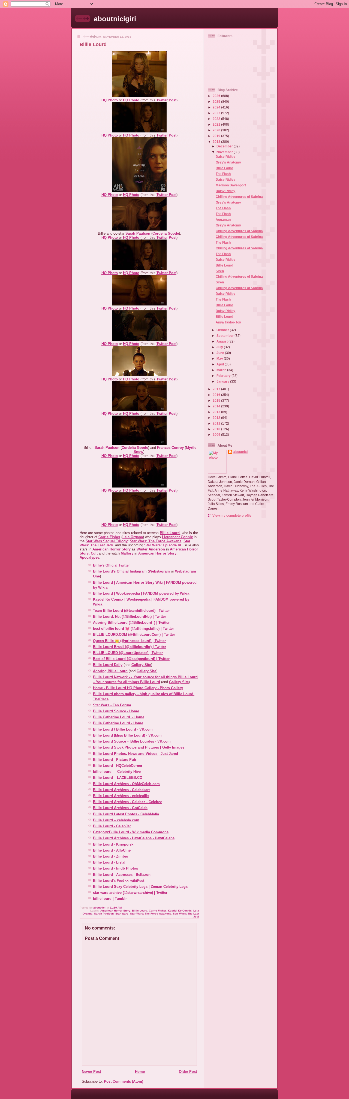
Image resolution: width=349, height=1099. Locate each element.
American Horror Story (111, 549)
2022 (217, 118)
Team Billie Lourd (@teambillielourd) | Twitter (131, 610)
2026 (217, 96)
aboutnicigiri (115, 19)
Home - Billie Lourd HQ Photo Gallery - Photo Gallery (138, 688)
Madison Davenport (231, 185)
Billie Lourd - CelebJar (112, 826)
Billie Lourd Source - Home (116, 711)
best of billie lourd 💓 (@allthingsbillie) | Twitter (133, 628)
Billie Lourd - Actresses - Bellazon (122, 875)
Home (140, 1072)
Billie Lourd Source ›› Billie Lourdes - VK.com (132, 741)
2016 (217, 394)
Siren (220, 271)
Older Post (188, 1072)
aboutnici (240, 451)
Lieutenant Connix (177, 537)
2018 (217, 141)
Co (154, 233)
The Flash (223, 173)
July (220, 347)
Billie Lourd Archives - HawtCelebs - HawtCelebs (133, 838)
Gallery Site (141, 665)
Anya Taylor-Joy (228, 322)
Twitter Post (166, 100)
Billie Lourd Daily (107, 665)
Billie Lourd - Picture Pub (114, 760)
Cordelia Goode (135, 448)
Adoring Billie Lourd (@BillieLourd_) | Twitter (131, 622)
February (223, 375)
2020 (217, 130)
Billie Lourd (170, 533)
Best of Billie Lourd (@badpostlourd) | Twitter (131, 659)
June (220, 353)
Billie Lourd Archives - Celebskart (121, 790)
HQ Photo (109, 100)
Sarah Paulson (137, 233)
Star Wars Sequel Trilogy (107, 541)
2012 (217, 417)
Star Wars (121, 913)
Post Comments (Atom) (123, 1081)
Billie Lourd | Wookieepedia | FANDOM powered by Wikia (141, 593)
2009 (217, 434)
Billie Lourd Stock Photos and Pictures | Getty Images (138, 747)
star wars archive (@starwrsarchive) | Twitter (130, 893)
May (220, 358)
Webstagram (159, 571)
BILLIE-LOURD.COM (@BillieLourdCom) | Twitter (134, 634)
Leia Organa (132, 537)
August (222, 341)
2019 (217, 136)
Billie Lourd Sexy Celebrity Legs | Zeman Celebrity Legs (140, 887)
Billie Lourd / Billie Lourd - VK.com (123, 729)
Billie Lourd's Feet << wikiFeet (118, 881)
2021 (217, 124)
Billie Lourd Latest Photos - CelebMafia (126, 814)
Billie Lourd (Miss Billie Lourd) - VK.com (127, 735)
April (220, 364)
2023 (217, 113)
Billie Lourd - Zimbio (110, 856)
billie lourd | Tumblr (110, 899)
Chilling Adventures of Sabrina (239, 196)
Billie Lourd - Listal (109, 862)
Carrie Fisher (109, 537)
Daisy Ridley (225, 156)
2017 (217, 389)
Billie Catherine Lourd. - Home (118, 717)
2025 (217, 101)
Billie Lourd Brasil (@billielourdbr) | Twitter (129, 647)
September (225, 335)
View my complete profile (231, 515)
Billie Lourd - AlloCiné (112, 850)
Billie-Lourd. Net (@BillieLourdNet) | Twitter (129, 616)
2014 (217, 406)
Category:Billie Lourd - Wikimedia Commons (131, 832)
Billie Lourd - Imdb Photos (115, 868)
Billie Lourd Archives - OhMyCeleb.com (126, 784)
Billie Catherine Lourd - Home (118, 723)
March (221, 370)
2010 (217, 429)
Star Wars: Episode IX (162, 545)
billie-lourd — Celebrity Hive (117, 772)
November (225, 152)
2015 (217, 400)
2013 (217, 412)
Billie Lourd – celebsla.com (116, 820)
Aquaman (223, 219)
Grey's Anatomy (228, 162)
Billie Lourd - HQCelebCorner (117, 766)
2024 (217, 107)
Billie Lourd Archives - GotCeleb (120, 808)
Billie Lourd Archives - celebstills (121, 796)
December (225, 146)
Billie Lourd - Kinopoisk (113, 844)
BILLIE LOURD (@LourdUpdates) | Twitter (128, 653)
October (223, 330)
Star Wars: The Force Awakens (155, 541)
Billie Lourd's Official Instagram (120, 571)
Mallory (127, 553)
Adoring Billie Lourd (110, 671)
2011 (217, 423)
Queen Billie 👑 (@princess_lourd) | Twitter (129, 641)
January (223, 381)
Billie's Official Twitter (111, 565)
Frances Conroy (170, 448)
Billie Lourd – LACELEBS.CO (117, 778)
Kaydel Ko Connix (180, 910)
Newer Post (91, 1072)
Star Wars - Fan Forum (112, 705)
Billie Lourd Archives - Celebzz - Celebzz (127, 802)
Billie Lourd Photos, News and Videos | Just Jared (135, 754)
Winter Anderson (151, 549)
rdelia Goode (168, 233)
